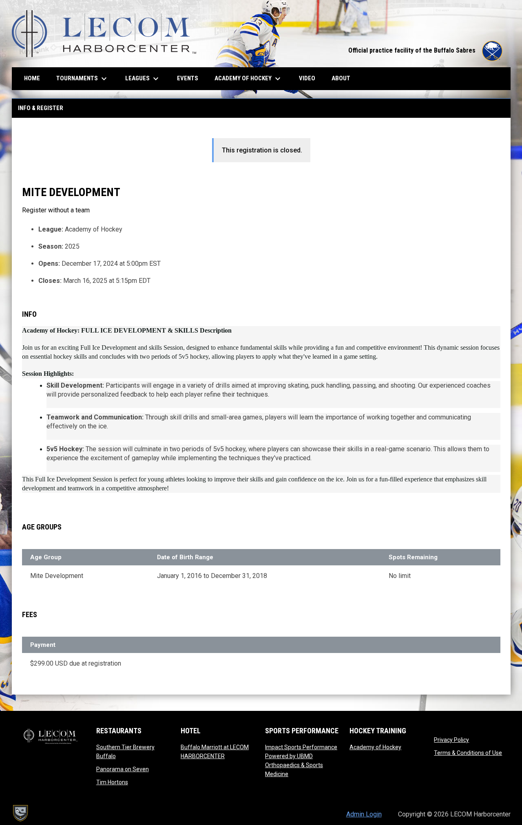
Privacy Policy (451, 740)
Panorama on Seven (122, 769)
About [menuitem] (341, 78)
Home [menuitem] (32, 78)
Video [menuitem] (310, 78)
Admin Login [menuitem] (364, 814)
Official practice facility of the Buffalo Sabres (425, 50)
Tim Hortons (112, 782)
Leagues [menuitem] (143, 79)
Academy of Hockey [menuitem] (249, 79)
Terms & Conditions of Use (468, 753)
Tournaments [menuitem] (82, 79)
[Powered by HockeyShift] (20, 813)
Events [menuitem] (187, 78)
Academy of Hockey (375, 747)
